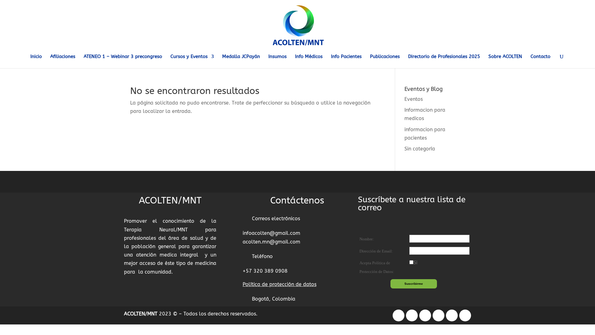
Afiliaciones (62, 56)
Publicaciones (385, 56)
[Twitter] (425, 315)
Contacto (540, 56)
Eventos (413, 99)
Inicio (36, 56)
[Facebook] (398, 315)
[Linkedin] (438, 315)
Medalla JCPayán (241, 56)
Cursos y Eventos (189, 56)
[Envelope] (465, 315)
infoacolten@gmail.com (271, 233)
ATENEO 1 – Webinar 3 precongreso (123, 56)
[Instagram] (412, 315)
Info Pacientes (346, 56)
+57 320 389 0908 (265, 271)
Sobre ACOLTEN (505, 56)
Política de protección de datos (279, 284)
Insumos (277, 56)
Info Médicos (309, 56)
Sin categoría (419, 149)
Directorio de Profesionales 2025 (444, 56)
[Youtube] (452, 315)
